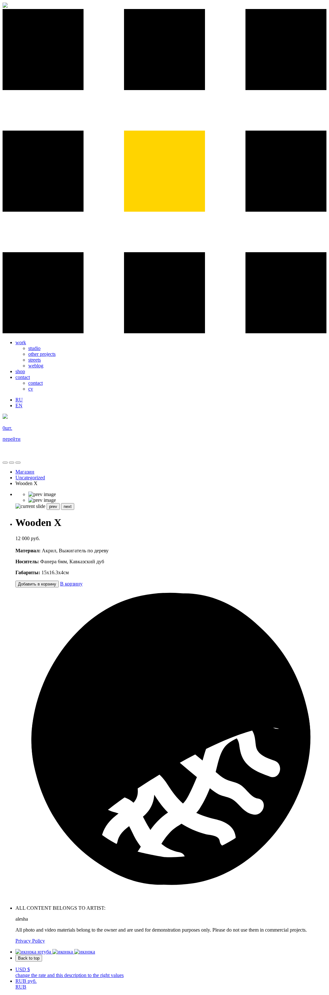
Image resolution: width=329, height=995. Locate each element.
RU (19, 399)
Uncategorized (30, 477)
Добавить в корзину (37, 584)
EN (18, 405)
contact (22, 377)
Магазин (24, 471)
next (68, 506)
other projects (42, 354)
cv (30, 389)
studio (34, 348)
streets (34, 360)
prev (53, 506)
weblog (35, 365)
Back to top (29, 958)
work (20, 342)
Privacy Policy (30, 941)
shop (20, 371)
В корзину (71, 583)
